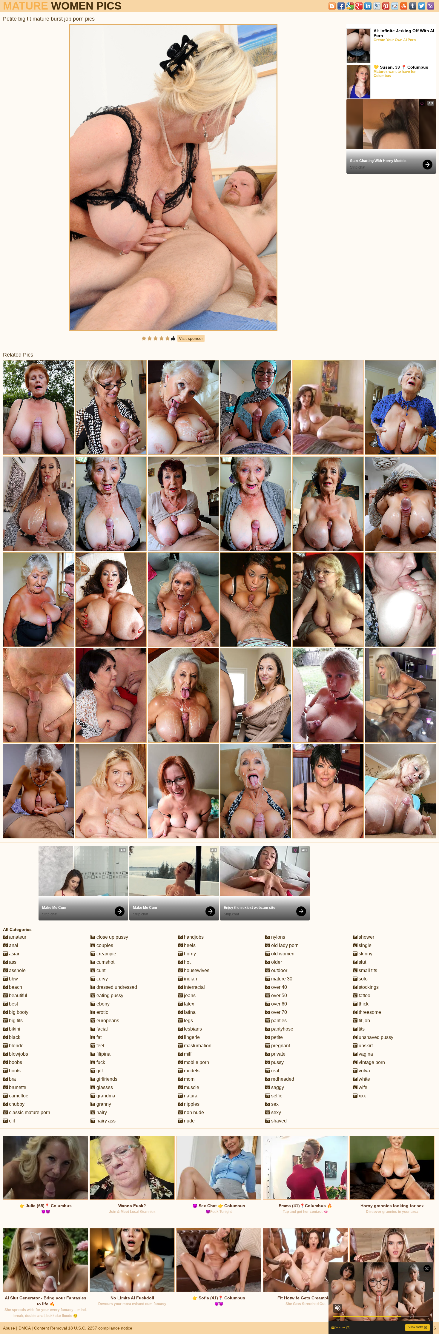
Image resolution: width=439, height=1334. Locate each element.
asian (14, 953)
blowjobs (18, 1054)
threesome (369, 1012)
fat (98, 1037)
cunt (100, 970)
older (276, 962)
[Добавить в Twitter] (421, 6)
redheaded (282, 1079)
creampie (105, 953)
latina (189, 1012)
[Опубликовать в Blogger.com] (332, 6)
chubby (16, 1104)
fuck (100, 1062)
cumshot (104, 962)
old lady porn (284, 945)
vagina (365, 1054)
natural (191, 1095)
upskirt (365, 1045)
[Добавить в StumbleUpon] (403, 6)
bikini (14, 1028)
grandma (105, 1095)
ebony (102, 1003)
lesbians (192, 1028)
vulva (363, 1070)
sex (274, 1104)
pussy (277, 1062)
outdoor (278, 970)
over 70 (278, 1012)
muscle (191, 1087)
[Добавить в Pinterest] (385, 6)
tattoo (363, 995)
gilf (99, 1070)
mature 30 (281, 978)
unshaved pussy (375, 1037)
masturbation (197, 1045)
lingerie (191, 1037)
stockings (368, 987)
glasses (104, 1087)
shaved (278, 1120)
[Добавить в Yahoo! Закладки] (430, 6)
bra (12, 1079)
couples (104, 945)
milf (187, 1054)
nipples (191, 1104)
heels (189, 945)
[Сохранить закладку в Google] (350, 6)
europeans (107, 1020)
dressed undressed (116, 987)
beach (15, 987)
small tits (367, 970)
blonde (16, 1045)
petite (276, 1037)
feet (99, 1045)
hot (187, 962)
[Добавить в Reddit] (394, 6)
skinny (364, 953)
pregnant (280, 1045)
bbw (13, 978)
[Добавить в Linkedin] (368, 6)
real (274, 1070)
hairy (101, 1112)
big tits (15, 1020)
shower (365, 937)
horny (189, 953)
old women (282, 953)
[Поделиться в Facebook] (341, 6)
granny (103, 1104)
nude (189, 1120)
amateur (17, 937)
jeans (189, 995)
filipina (102, 1054)
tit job (363, 1020)
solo (362, 978)
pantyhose (281, 1028)
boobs (15, 1062)
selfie (276, 1095)
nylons (277, 937)
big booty (18, 1012)
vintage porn (371, 1062)
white (363, 1079)
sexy (275, 1112)
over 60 (278, 1003)
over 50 (278, 995)
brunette (17, 1087)
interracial (194, 987)
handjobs (193, 937)
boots (14, 1070)
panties (278, 1020)
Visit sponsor (191, 338)
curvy (101, 978)
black (14, 1037)
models (191, 1070)
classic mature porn (29, 1112)
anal (13, 945)
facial (101, 1028)
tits (361, 1028)
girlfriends (106, 1079)
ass (12, 962)
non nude (193, 1112)
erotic (101, 1012)
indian (190, 978)
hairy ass (105, 1120)
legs (188, 1020)
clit (11, 1120)
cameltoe (18, 1095)
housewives (196, 970)
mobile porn (196, 1062)
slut (361, 962)
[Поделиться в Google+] (359, 6)
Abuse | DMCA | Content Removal (35, 1328)
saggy (277, 1087)
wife (362, 1087)
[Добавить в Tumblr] (412, 6)
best (13, 1003)
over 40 (278, 987)
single (364, 945)
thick (363, 1003)
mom (188, 1079)
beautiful (17, 995)
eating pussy (109, 995)
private (277, 1054)
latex (188, 1003)
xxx (361, 1095)
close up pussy (111, 937)
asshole (17, 970)
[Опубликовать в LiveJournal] (376, 6)
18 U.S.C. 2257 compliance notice (100, 1328)
